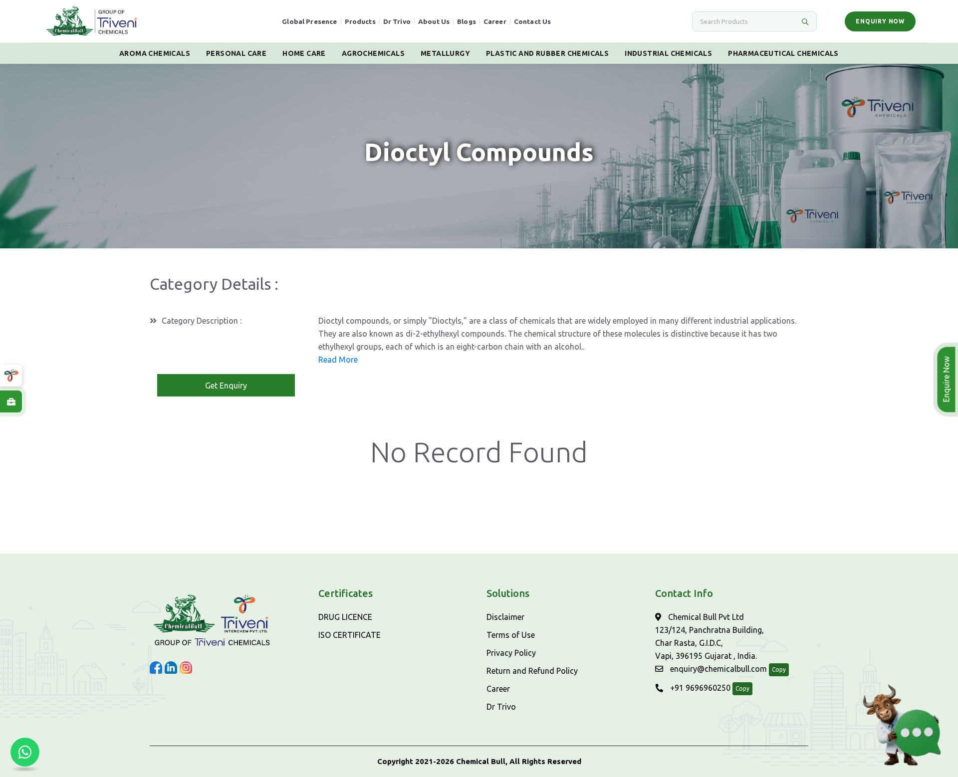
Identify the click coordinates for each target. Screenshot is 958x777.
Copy (779, 669)
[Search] (805, 21)
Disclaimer (505, 616)
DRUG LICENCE (345, 616)
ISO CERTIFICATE (349, 634)
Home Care (304, 53)
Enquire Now (948, 379)
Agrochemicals (373, 53)
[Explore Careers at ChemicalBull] (11, 401)
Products (360, 21)
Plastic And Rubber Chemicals (547, 53)
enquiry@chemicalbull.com (717, 668)
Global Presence (309, 21)
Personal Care (236, 53)
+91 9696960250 (699, 687)
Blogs (466, 21)
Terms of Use (510, 634)
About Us (434, 21)
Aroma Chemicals (154, 53)
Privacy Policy (511, 652)
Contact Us (532, 21)
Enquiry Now (880, 21)
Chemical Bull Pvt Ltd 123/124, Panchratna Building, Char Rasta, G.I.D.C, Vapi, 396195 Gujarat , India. (709, 636)
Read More (338, 359)
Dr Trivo (397, 21)
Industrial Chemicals (668, 53)
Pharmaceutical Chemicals (783, 53)
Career (494, 21)
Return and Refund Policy (532, 670)
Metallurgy (445, 53)
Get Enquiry (226, 385)
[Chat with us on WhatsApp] (25, 752)
